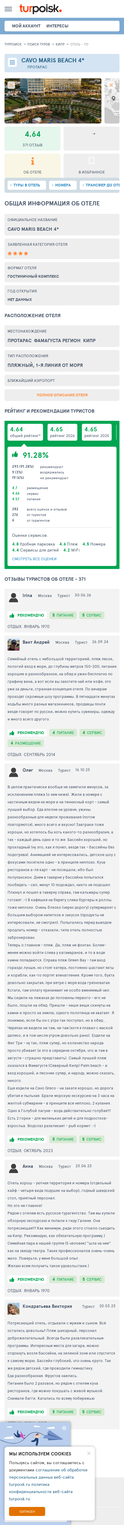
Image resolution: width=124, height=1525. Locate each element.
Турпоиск (13, 44)
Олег (28, 770)
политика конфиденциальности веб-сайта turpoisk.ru (41, 1491)
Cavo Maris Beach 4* (33, 229)
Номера (63, 185)
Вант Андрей (36, 642)
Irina (27, 595)
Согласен (27, 1511)
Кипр (60, 44)
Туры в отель (27, 185)
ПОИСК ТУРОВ (38, 44)
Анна (28, 1166)
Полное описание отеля (62, 395)
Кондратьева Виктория (47, 1306)
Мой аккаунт (26, 26)
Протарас (37, 67)
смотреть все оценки (34, 558)
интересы (57, 26)
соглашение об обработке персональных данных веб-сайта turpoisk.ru (48, 1477)
